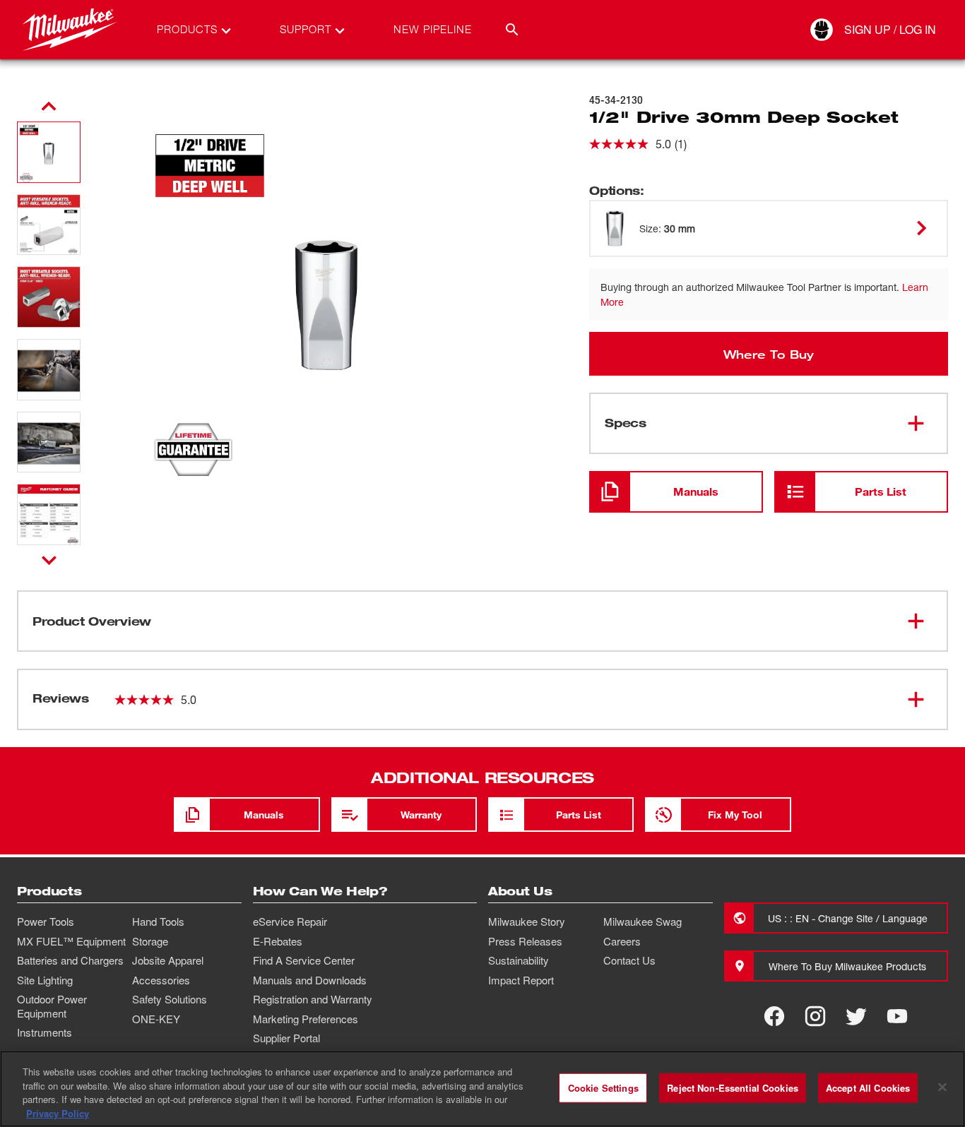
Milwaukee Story (526, 921)
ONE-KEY (156, 1019)
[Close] (942, 1086)
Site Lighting (45, 980)
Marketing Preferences (305, 1019)
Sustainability (518, 960)
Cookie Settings (603, 1088)
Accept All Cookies (868, 1088)
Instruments (44, 1032)
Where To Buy (768, 354)
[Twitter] (856, 1016)
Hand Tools (158, 921)
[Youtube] (897, 1016)
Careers (622, 941)
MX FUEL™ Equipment (71, 941)
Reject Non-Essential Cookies (732, 1088)
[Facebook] (774, 1016)
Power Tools (45, 921)
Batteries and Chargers (70, 960)
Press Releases (525, 941)
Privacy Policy (57, 1112)
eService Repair (290, 921)
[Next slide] (49, 560)
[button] (49, 152)
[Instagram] (815, 1016)
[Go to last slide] (48, 106)
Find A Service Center (304, 960)
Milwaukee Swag (642, 921)
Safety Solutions (169, 999)
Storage (150, 941)
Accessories (161, 980)
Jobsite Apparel (167, 960)
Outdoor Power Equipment (52, 1006)
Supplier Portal (286, 1038)
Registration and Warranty (312, 999)
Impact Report (521, 980)
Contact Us (629, 960)
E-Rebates (277, 941)
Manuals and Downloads (310, 980)
